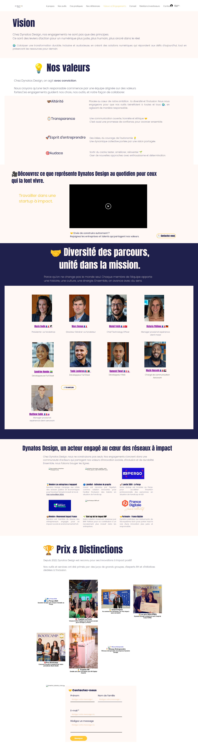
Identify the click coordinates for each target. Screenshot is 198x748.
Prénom (74, 695)
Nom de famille (106, 695)
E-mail (73, 710)
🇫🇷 (47, 414)
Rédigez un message (82, 721)
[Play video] (108, 206)
